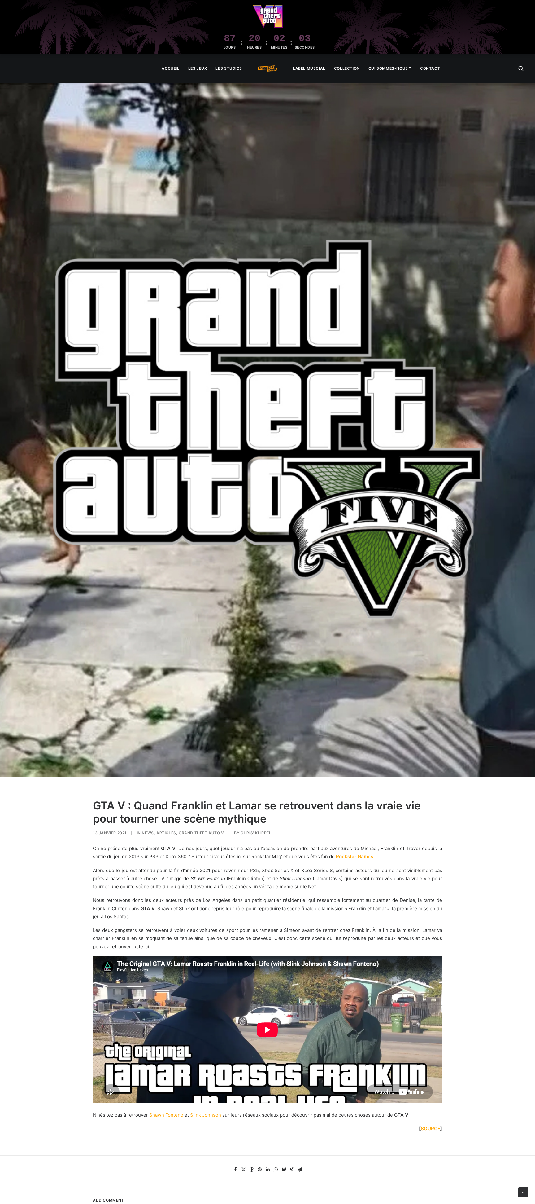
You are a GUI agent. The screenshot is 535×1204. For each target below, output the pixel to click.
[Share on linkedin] (267, 1169)
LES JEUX (197, 68)
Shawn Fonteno (166, 1115)
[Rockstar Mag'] (267, 68)
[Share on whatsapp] (275, 1169)
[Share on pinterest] (259, 1169)
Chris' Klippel (256, 833)
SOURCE (430, 1128)
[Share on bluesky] (283, 1169)
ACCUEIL (170, 68)
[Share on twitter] (243, 1169)
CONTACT (430, 68)
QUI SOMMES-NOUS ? (389, 68)
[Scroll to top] (523, 1192)
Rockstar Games (354, 856)
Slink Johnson (205, 1115)
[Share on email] (299, 1169)
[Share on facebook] (235, 1169)
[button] (521, 68)
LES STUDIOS (228, 68)
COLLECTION (347, 68)
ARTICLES (166, 833)
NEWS (148, 833)
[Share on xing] (291, 1169)
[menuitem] (170, 68)
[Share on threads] (251, 1169)
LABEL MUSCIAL (309, 68)
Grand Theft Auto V (201, 833)
